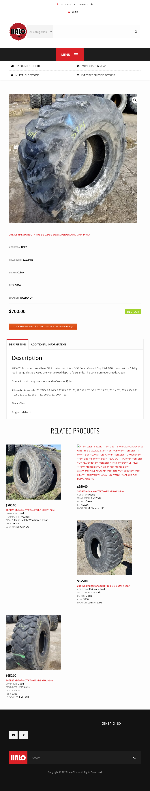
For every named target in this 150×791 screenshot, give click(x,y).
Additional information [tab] (48, 344)
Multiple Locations (27, 75)
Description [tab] (17, 344)
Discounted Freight (27, 66)
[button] (135, 100)
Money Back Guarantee (95, 66)
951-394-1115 (68, 4)
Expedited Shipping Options (98, 75)
